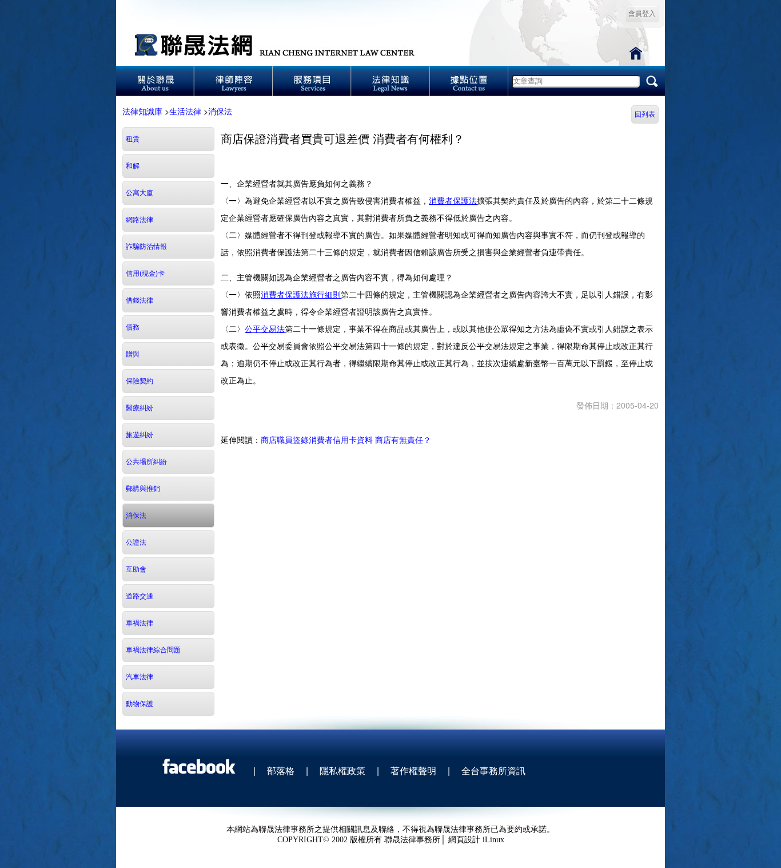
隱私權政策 (342, 770)
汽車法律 (139, 677)
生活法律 (185, 111)
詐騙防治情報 (146, 247)
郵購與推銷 (143, 489)
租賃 (133, 139)
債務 (133, 327)
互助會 (136, 569)
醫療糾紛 (139, 408)
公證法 (136, 542)
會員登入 (642, 14)
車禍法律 (139, 623)
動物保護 (139, 704)
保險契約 (139, 381)
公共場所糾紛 (146, 462)
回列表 (645, 114)
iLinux (493, 839)
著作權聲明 (413, 770)
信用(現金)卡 (145, 273)
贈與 (133, 354)
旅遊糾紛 (139, 435)
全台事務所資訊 (493, 770)
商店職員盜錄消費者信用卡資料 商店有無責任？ (346, 439)
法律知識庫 (142, 111)
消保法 (220, 111)
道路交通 (139, 596)
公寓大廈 (139, 193)
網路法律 (139, 220)
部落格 (280, 770)
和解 (133, 166)
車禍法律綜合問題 (153, 650)
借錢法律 (139, 300)
